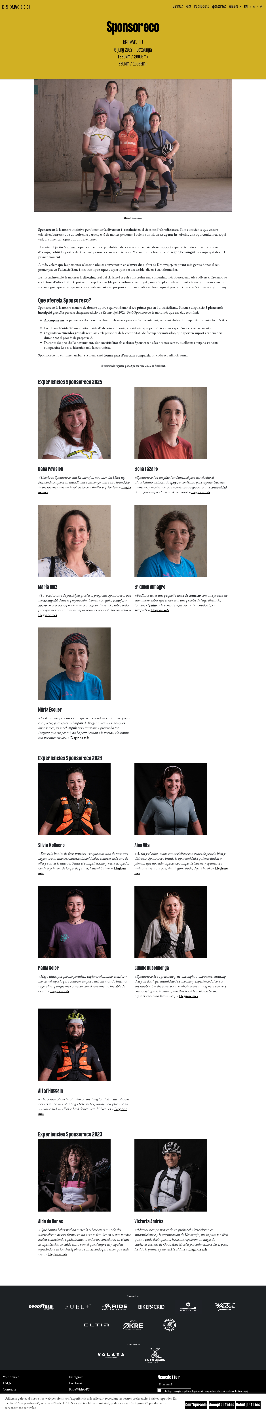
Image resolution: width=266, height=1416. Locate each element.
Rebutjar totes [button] (248, 1405)
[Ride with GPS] (114, 1306)
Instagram (76, 1376)
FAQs (7, 1383)
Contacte (9, 1389)
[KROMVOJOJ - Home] (16, 7)
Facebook (76, 1383)
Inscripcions (201, 7)
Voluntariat (11, 1376)
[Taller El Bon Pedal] (169, 1324)
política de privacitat (193, 1390)
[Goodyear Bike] (41, 1306)
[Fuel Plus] (77, 1306)
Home (127, 217)
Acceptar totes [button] (221, 1405)
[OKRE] (133, 1324)
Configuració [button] (196, 1405)
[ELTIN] (96, 1324)
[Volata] (110, 1355)
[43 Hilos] (224, 1306)
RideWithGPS (79, 1389)
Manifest (178, 7)
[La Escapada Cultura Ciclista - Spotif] (155, 1355)
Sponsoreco (219, 7)
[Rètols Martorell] (188, 1306)
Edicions (233, 7)
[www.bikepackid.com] (151, 1306)
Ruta (188, 7)
